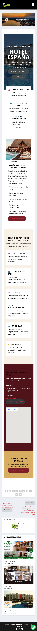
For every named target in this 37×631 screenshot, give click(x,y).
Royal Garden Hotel (10, 611)
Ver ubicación (18, 77)
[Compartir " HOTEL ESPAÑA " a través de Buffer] (27, 491)
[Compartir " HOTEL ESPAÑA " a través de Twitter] (10, 491)
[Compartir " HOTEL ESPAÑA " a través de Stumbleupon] (30, 491)
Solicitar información (17, 219)
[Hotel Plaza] (18, 574)
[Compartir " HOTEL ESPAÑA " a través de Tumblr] (16, 491)
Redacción (22, 524)
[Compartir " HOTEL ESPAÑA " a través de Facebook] (6, 491)
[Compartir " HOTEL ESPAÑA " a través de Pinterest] (20, 491)
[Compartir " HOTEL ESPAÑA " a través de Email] (16, 494)
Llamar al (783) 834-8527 (18, 71)
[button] (33, 627)
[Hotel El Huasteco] (18, 550)
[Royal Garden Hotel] (18, 599)
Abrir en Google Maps (15, 402)
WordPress (18, 626)
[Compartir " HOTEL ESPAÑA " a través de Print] (20, 494)
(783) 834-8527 (11, 398)
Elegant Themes (17, 624)
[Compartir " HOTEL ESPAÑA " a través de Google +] (13, 491)
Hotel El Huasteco (9, 561)
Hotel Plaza (7, 586)
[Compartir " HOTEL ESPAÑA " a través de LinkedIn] (23, 491)
